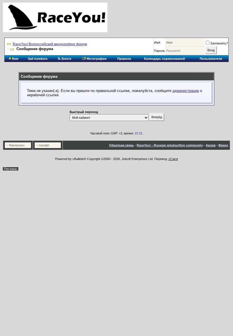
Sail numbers (37, 58)
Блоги (66, 58)
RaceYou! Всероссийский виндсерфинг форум (50, 44)
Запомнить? (219, 43)
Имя (157, 42)
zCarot (173, 159)
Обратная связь (121, 145)
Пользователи (211, 58)
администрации (185, 91)
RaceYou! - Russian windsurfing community (170, 145)
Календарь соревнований (164, 58)
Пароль (159, 50)
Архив (211, 145)
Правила (124, 58)
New (14, 58)
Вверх (223, 145)
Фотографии (96, 58)
